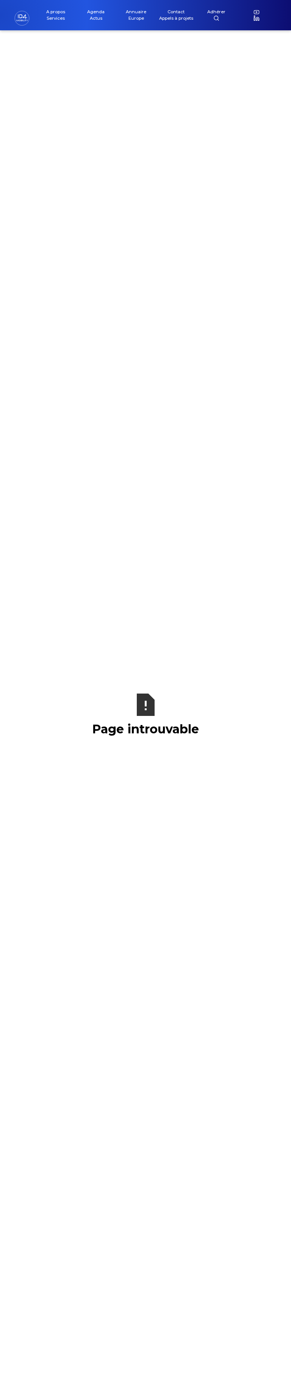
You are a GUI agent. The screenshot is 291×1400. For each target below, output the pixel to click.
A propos (55, 11)
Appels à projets (176, 18)
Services (56, 18)
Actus (96, 18)
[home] (25, 18)
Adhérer (216, 11)
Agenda (96, 11)
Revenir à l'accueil (145, 754)
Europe (136, 18)
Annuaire (136, 11)
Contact (176, 11)
